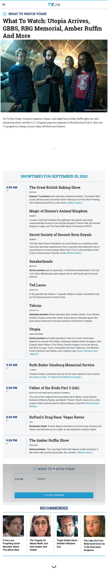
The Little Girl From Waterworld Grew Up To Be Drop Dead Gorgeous (94, 545)
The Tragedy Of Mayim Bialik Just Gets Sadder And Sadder (39, 545)
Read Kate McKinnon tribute (66, 377)
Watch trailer (74, 202)
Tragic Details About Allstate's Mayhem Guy (67, 543)
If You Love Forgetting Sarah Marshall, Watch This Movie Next (11, 545)
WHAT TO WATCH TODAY (27, 14)
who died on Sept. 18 (39, 377)
